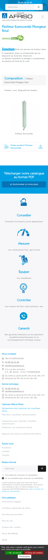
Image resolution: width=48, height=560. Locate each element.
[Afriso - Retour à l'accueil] (18, 14)
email (31, 489)
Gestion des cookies (11, 527)
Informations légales (11, 502)
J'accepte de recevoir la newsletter (21, 475)
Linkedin (6, 451)
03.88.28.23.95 (25, 3)
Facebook (6, 448)
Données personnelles (12, 514)
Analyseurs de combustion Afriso (17, 427)
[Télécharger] (40, 146)
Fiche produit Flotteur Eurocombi (22, 146)
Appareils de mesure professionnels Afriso (21, 434)
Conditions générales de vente (16, 508)
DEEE (4, 540)
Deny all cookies (35, 553)
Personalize (24, 556)
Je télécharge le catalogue (24, 184)
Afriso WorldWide (10, 533)
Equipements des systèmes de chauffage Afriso (21, 409)
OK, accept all (14, 553)
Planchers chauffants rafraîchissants (19, 415)
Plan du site (7, 521)
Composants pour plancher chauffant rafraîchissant (19, 422)
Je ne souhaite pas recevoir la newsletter (24, 478)
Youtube (5, 455)
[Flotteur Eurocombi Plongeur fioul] (24, 130)
